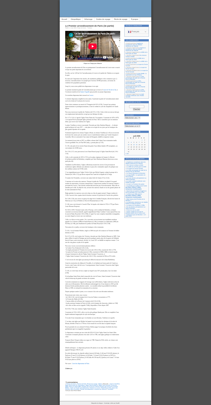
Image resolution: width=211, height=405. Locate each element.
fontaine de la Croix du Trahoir (90, 386)
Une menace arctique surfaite (135, 165)
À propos (134, 19)
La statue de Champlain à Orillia (136, 205)
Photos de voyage (92, 383)
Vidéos (100, 383)
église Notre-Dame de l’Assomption (75, 385)
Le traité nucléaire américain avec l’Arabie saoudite (135, 95)
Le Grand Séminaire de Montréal (136, 173)
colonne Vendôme (114, 383)
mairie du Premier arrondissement (79, 388)
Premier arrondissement (87, 389)
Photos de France (71, 383)
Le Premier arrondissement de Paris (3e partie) (89, 26)
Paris (110, 388)
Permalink (110, 389)
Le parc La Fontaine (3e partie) (135, 184)
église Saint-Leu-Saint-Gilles (73, 386)
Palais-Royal (104, 388)
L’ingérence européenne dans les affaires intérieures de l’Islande (134, 45)
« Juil (127, 153)
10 (128, 144)
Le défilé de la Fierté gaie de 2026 (136, 52)
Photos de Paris (81, 383)
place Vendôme (75, 389)
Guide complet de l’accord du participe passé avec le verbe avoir (135, 212)
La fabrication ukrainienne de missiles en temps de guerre (137, 202)
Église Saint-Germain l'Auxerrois (108, 385)
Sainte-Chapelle (84, 92)
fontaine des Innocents (106, 386)
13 (136, 144)
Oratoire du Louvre (95, 388)
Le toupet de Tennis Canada (135, 168)
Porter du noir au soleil (133, 210)
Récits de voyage (120, 19)
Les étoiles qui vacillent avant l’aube (136, 187)
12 (134, 144)
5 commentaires (72, 382)
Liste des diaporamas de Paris (80, 363)
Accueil (64, 19)
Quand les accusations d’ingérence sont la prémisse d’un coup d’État (136, 191)
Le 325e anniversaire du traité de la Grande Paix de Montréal (135, 78)
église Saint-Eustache (92, 385)
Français (135, 32)
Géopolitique (76, 19)
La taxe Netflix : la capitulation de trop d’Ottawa (136, 74)
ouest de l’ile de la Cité (109, 90)
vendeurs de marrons (100, 389)
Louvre (91, 95)
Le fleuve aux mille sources (134, 195)
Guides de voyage (103, 19)
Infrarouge (88, 19)
